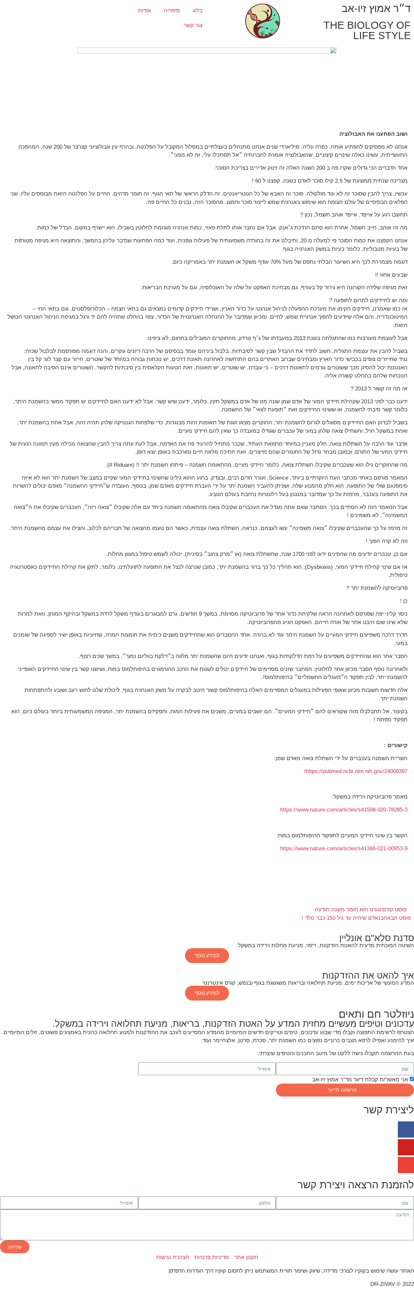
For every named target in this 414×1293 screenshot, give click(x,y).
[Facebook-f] (406, 1129)
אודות (144, 10)
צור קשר (193, 25)
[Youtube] (406, 1147)
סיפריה (172, 10)
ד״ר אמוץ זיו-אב (376, 8)
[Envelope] (406, 1165)
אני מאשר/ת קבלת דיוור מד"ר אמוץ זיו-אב (360, 1079)
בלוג (197, 10)
